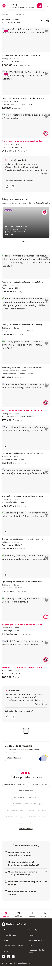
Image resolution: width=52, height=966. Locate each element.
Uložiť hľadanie (14, 758)
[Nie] (13, 186)
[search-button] (39, 5)
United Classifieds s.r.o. (21, 963)
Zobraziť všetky (26, 829)
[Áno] (7, 186)
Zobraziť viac (41, 174)
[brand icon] (4, 6)
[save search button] (47, 20)
